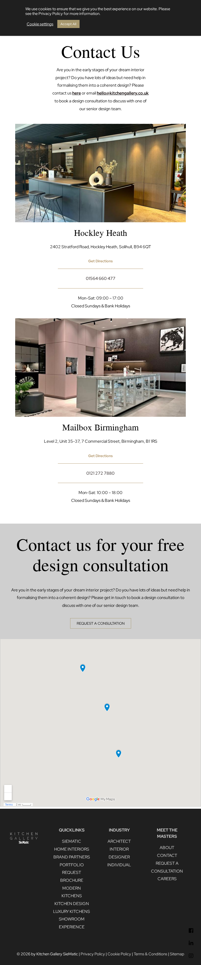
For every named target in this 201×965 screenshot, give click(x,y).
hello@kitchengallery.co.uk (123, 93)
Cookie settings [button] (40, 24)
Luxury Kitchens (71, 911)
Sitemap (177, 953)
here (76, 93)
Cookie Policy (119, 953)
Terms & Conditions (150, 953)
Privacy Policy (93, 953)
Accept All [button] (68, 24)
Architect (119, 841)
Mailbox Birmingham (100, 427)
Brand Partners (71, 857)
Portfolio (72, 865)
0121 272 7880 (100, 473)
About (167, 847)
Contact (167, 855)
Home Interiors (71, 849)
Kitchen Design (71, 903)
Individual (119, 865)
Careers (167, 878)
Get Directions (100, 455)
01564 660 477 (100, 278)
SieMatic (71, 841)
